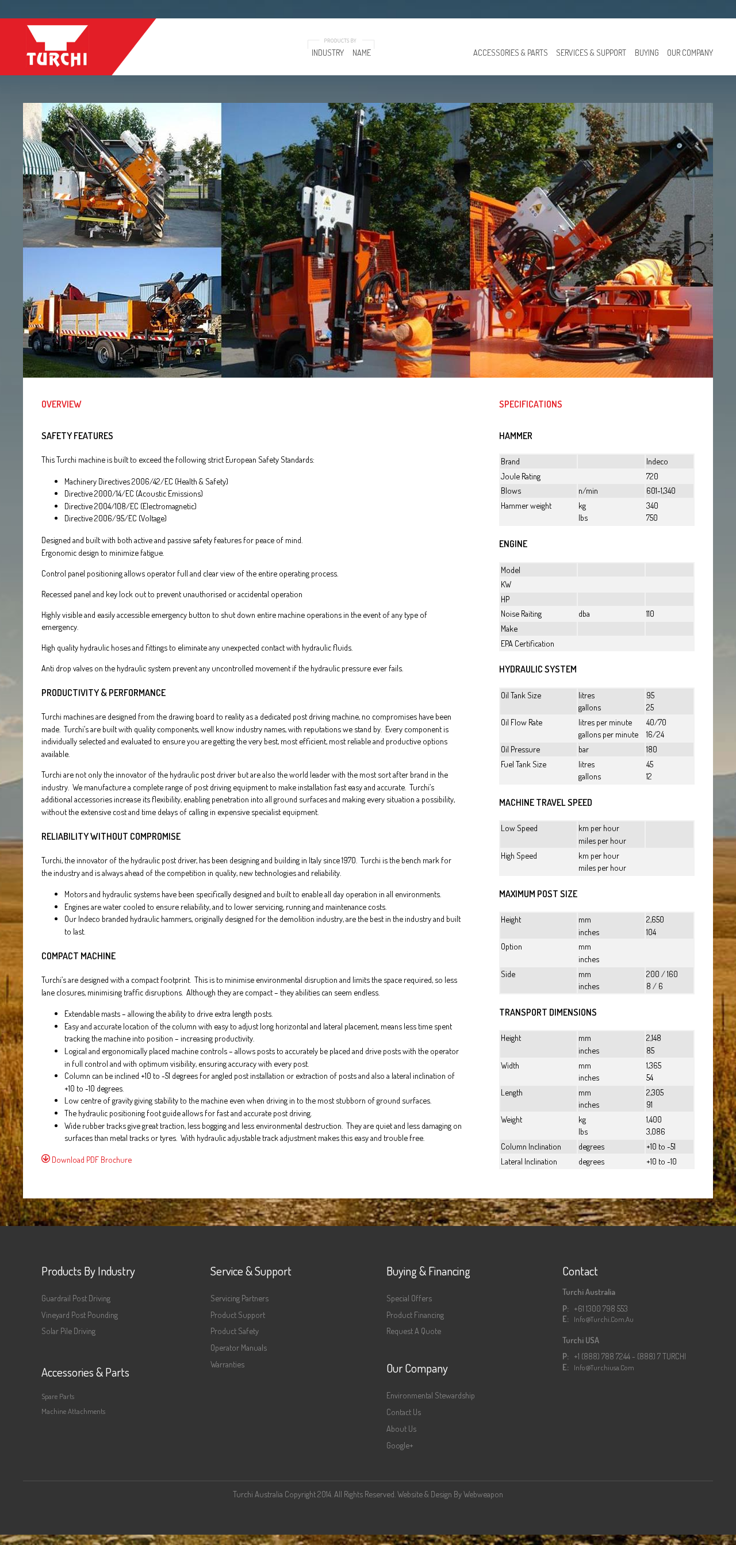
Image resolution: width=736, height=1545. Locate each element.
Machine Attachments (73, 1411)
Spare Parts (57, 1396)
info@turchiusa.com (604, 1367)
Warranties (227, 1364)
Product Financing (415, 1314)
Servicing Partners (239, 1298)
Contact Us (403, 1411)
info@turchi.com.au (604, 1319)
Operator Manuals (238, 1347)
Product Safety (234, 1330)
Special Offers (409, 1298)
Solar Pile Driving (68, 1330)
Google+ (399, 1445)
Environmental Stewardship (430, 1395)
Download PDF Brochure (91, 1159)
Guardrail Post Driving (75, 1298)
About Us (401, 1428)
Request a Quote (413, 1330)
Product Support (237, 1314)
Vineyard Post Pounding (79, 1314)
